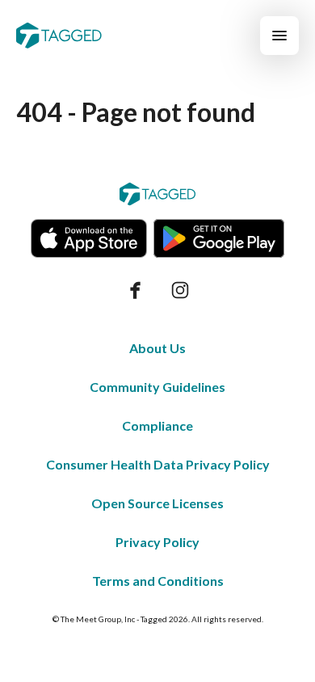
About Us (157, 348)
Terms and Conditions (158, 580)
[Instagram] (180, 290)
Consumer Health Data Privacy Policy (158, 464)
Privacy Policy (158, 541)
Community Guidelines (157, 386)
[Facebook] (135, 290)
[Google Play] (218, 238)
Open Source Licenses (157, 503)
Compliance (157, 425)
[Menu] (279, 35)
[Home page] (59, 35)
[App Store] (89, 238)
